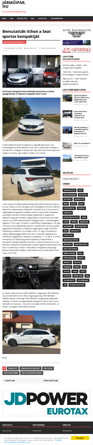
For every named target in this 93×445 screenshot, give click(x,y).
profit (81, 258)
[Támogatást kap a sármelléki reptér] (67, 160)
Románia (67, 267)
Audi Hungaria (70, 195)
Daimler (81, 208)
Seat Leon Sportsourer (31, 373)
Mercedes (68, 244)
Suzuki (66, 271)
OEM (11, 18)
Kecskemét (68, 226)
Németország (69, 253)
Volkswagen (83, 280)
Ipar (32, 18)
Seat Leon (48, 368)
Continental (69, 208)
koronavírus (81, 226)
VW (65, 285)
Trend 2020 (78, 276)
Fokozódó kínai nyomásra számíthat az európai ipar (80, 114)
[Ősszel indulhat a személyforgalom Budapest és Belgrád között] (67, 132)
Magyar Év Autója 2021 (30, 368)
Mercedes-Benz (81, 244)
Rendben (80, 437)
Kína (65, 231)
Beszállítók (22, 18)
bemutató (13, 368)
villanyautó (69, 280)
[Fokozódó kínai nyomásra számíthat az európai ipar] (67, 116)
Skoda (76, 267)
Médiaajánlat (67, 431)
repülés (77, 262)
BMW (66, 204)
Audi (80, 190)
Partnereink (37, 431)
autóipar (83, 195)
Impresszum (7, 431)
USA (87, 276)
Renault (67, 262)
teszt (83, 271)
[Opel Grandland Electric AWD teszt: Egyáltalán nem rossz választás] (67, 100)
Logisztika (42, 18)
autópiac (67, 199)
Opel (80, 253)
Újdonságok (51, 48)
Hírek (4, 18)
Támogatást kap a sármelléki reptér (81, 156)
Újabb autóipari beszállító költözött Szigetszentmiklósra (75, 81)
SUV (84, 267)
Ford (84, 217)
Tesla (75, 271)
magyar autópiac (71, 240)
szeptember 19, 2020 (14, 48)
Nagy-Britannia (70, 249)
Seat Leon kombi (11, 373)
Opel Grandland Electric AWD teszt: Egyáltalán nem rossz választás (82, 98)
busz (81, 204)
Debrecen (68, 213)
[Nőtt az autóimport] (67, 148)
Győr (66, 222)
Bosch (73, 204)
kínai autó (75, 231)
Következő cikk (51, 380)
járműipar (84, 222)
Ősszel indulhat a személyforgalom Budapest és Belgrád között (81, 130)
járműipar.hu (31, 48)
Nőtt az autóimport (82, 143)
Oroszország (69, 258)
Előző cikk (10, 380)
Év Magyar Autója (77, 285)
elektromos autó (71, 217)
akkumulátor (69, 190)
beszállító (79, 199)
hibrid (74, 222)
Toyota (67, 276)
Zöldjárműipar (56, 18)
